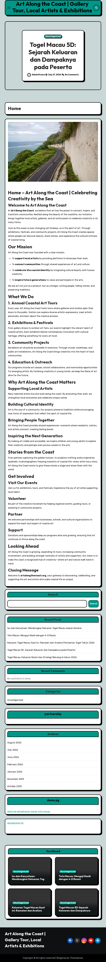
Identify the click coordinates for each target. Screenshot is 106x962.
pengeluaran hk (15, 823)
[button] (96, 56)
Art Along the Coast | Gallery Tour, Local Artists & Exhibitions (52, 7)
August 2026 (14, 742)
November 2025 (15, 779)
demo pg (11, 811)
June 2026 (13, 757)
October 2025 (14, 786)
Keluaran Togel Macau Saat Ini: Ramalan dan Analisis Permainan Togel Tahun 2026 (51, 642)
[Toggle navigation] (9, 7)
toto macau (44, 811)
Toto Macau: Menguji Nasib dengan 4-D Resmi (31, 635)
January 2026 (14, 771)
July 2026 (12, 750)
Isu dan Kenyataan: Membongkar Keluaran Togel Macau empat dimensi (44, 628)
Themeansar (76, 958)
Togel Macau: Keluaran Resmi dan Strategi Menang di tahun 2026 (53, 56)
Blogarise (61, 958)
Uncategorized (53, 36)
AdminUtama (38, 75)
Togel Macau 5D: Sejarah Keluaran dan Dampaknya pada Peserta (41, 650)
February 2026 (15, 764)
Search (53, 594)
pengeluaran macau (27, 811)
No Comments (72, 75)
